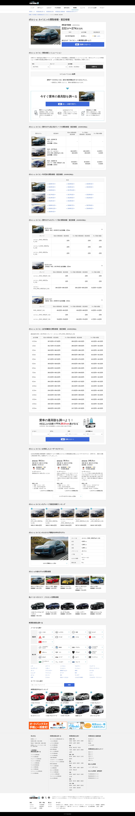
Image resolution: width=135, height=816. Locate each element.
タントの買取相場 (34, 767)
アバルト (47, 677)
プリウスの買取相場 (35, 754)
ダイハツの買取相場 (54, 751)
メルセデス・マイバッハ (96, 677)
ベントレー (77, 668)
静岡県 (78, 763)
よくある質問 (91, 745)
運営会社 (66, 804)
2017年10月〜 (71, 190)
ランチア (77, 675)
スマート (47, 666)
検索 (69, 684)
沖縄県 (70, 790)
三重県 (82, 763)
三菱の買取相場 (53, 757)
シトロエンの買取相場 (54, 774)
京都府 (78, 767)
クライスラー (48, 670)
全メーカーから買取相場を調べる (57, 739)
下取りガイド (91, 758)
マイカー (102, 7)
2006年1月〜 (71, 208)
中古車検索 (58, 7)
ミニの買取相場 (53, 767)
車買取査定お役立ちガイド (72, 11)
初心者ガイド (91, 739)
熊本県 (82, 785)
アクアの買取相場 (34, 756)
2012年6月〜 (71, 197)
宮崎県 (74, 787)
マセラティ (77, 666)
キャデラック (34, 668)
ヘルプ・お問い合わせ (93, 767)
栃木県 (78, 749)
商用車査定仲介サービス (93, 778)
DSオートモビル (64, 677)
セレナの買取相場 (34, 769)
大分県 (70, 787)
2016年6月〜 (90, 194)
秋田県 (70, 743)
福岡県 (70, 785)
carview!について (59, 804)
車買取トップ (32, 11)
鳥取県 (70, 774)
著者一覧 (69, 806)
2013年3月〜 (52, 197)
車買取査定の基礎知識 (60, 11)
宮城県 (82, 740)
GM (76, 672)
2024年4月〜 (90, 184)
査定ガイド (90, 752)
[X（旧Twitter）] (46, 797)
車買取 (75, 7)
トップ (32, 7)
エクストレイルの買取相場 (36, 771)
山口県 (70, 776)
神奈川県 (75, 747)
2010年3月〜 (71, 201)
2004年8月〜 (90, 208)
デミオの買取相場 (34, 773)
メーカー (34, 431)
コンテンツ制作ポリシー (61, 806)
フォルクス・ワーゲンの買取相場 (57, 761)
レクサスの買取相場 (54, 743)
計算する (94, 66)
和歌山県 (75, 769)
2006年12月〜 (52, 208)
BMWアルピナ (63, 670)
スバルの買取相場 (53, 755)
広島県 (82, 774)
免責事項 (103, 804)
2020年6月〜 (52, 190)
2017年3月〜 (71, 194)
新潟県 (70, 756)
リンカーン (63, 668)
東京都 (70, 747)
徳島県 (70, 781)
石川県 (82, 756)
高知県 (82, 781)
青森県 (74, 740)
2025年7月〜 (52, 184)
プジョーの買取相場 (54, 772)
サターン (92, 675)
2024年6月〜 (71, 184)
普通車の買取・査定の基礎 (36, 741)
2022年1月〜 (71, 187)
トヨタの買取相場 (53, 741)
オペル (32, 675)
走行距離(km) (89, 431)
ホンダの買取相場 (53, 745)
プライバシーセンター (90, 804)
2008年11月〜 (52, 205)
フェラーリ (92, 666)
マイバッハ (48, 672)
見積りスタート (83, 44)
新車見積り (67, 7)
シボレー (47, 668)
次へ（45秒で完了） (68, 104)
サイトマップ (75, 806)
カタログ (49, 7)
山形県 (74, 743)
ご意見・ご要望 (99, 806)
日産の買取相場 (53, 749)
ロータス (92, 670)
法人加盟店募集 (91, 806)
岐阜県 (74, 763)
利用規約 (98, 804)
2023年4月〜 (52, 187)
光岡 (32, 677)
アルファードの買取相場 (36, 758)
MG (61, 675)
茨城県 (74, 749)
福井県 (70, 758)
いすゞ (32, 666)
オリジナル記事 (92, 7)
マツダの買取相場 (53, 753)
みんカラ (50, 806)
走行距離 (70, 64)
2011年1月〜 (52, 201)
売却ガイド (90, 756)
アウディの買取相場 (54, 765)
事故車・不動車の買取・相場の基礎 (38, 743)
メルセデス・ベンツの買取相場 (56, 759)
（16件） (98, 36)
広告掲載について (83, 806)
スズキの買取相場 (53, 747)
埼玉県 (79, 747)
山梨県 (70, 752)
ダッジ (32, 670)
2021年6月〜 (90, 187)
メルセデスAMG (79, 677)
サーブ (61, 672)
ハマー (91, 672)
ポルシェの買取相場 (54, 770)
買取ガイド (90, 754)
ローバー (47, 675)
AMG (76, 670)
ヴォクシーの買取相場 (35, 760)
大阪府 (70, 767)
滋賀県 (82, 767)
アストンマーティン (94, 668)
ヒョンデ (33, 672)
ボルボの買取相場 (53, 778)
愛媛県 (78, 781)
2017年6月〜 (52, 194)
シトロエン (63, 666)
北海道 (70, 740)
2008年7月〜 (71, 205)
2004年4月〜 (52, 211)
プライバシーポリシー (79, 804)
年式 (33, 64)
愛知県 (70, 763)
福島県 (78, 743)
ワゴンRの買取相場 (35, 765)
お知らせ (71, 804)
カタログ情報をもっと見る (49, 563)
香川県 (74, 781)
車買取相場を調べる (40, 11)
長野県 (74, 756)
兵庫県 (74, 767)
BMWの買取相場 (53, 763)
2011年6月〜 (90, 197)
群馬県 (82, 749)
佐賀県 (74, 785)
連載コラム (90, 760)
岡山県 (78, 774)
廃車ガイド (90, 741)
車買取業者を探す (50, 11)
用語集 (89, 743)
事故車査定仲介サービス (93, 776)
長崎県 (78, 785)
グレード (52, 64)
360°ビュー (40, 7)
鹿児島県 (79, 787)
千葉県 (70, 749)
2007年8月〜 (90, 205)
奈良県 (70, 769)
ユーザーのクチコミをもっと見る (67, 496)
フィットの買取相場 (35, 763)
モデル (51, 431)
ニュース (82, 7)
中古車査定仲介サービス (93, 774)
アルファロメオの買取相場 (55, 776)
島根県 (74, 774)
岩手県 (78, 740)
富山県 (78, 756)
